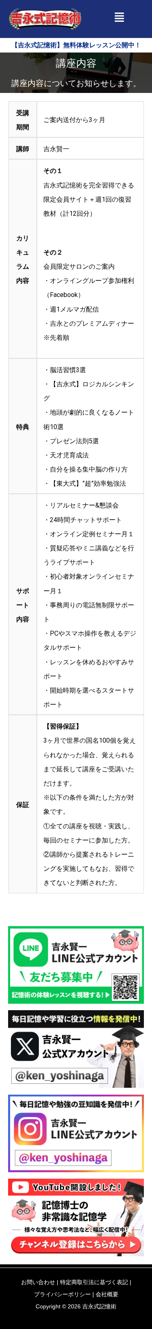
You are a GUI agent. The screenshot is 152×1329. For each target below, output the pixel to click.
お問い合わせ (38, 1282)
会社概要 (107, 1294)
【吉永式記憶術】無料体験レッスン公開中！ (76, 45)
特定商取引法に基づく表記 (94, 1282)
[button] (119, 17)
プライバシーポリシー (62, 1294)
